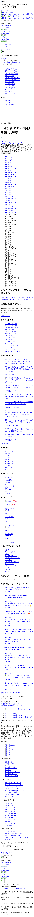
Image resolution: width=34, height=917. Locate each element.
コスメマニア (9, 457)
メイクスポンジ (10, 459)
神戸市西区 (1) (9, 210)
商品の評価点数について (13, 783)
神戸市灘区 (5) (9, 167)
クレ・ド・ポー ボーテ (12, 486)
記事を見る (4, 443)
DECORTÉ (8, 481)
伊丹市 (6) (8, 165)
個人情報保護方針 (11, 768)
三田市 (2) (8, 192)
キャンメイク (9, 477)
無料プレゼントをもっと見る (10, 693)
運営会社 (8, 101)
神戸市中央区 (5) (10, 168)
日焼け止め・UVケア (12, 562)
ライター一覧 (9, 805)
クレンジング (9, 564)
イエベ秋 (8, 465)
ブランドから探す (11, 72)
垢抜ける (8, 453)
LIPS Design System (11, 792)
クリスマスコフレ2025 (12, 351)
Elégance (7, 482)
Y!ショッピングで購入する (23, 299)
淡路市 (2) (8, 188)
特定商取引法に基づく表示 (14, 833)
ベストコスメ (9, 92)
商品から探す (9, 76)
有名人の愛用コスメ (11, 345)
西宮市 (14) (8, 157)
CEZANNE (8, 479)
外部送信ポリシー (11, 774)
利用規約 (8, 770)
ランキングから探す (11, 74)
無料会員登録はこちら (14, 63)
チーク (7, 568)
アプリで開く (5, 10)
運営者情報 (8, 762)
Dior (6, 484)
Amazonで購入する (26, 297)
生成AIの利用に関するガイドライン (17, 791)
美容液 (7, 550)
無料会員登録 (21, 888)
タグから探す (9, 82)
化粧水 (7, 554)
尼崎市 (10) (8, 159)
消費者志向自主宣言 (11, 776)
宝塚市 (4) (8, 170)
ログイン (8, 46)
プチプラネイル (10, 461)
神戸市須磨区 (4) (10, 172)
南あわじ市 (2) (9, 186)
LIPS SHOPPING (10, 68)
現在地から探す (6, 153)
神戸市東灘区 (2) (10, 184)
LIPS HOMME (9, 825)
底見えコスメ (9, 467)
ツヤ (6, 469)
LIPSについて (9, 103)
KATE (6, 488)
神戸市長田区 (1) (10, 212)
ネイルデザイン (10, 90)
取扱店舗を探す (10, 88)
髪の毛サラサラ (10, 463)
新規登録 (8, 44)
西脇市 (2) (8, 190)
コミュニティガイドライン (14, 785)
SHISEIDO (8, 489)
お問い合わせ (9, 104)
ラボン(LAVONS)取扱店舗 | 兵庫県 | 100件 (19, 717)
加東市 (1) (8, 204)
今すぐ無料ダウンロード (9, 888)
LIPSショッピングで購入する (10, 297)
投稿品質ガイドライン (12, 789)
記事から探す (9, 86)
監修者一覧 (8, 803)
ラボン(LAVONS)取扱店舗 (13, 715)
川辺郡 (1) (8, 200)
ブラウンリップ (10, 451)
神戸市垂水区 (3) (10, 176)
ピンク (7, 455)
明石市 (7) (8, 163)
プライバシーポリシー (12, 772)
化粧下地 (8, 570)
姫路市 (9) (8, 161)
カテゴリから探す (11, 70)
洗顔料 (7, 572)
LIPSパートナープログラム (14, 787)
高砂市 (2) (8, 182)
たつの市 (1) (9, 206)
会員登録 (4, 853)
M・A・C (8, 491)
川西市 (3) (8, 178)
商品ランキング (10, 811)
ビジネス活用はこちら (12, 794)
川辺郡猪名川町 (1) (11, 198)
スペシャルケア (10, 552)
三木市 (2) (8, 194)
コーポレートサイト (11, 766)
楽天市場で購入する (7, 299)
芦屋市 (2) (8, 180)
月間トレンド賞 (10, 94)
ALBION (7, 493)
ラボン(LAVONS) (10, 713)
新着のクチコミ (10, 809)
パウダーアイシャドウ (12, 558)
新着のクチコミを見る (12, 80)
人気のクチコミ (10, 807)
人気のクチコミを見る (12, 78)
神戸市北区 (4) (9, 174)
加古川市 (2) (9, 196)
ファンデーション (11, 566)
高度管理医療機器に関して (14, 835)
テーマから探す (10, 84)
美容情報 (8, 821)
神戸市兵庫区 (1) (10, 202)
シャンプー (8, 560)
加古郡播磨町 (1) (10, 208)
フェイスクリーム (11, 556)
